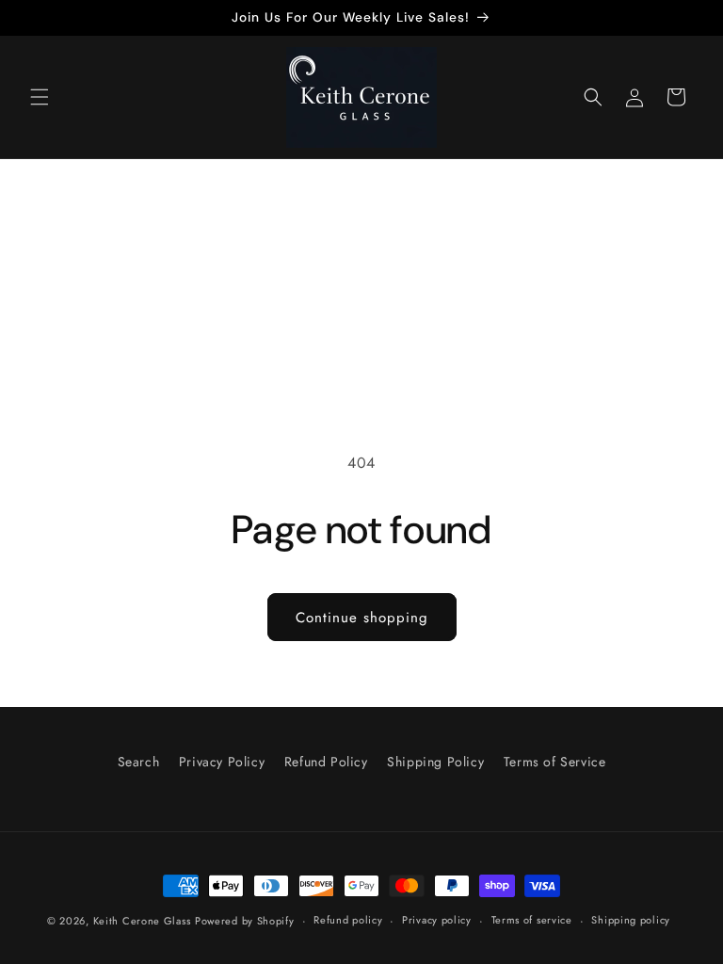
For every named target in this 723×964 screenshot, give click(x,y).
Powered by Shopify (245, 920)
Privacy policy (437, 919)
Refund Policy (326, 761)
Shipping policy (630, 919)
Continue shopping (362, 617)
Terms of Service (555, 761)
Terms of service (531, 919)
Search (139, 761)
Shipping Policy (435, 761)
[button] (39, 97)
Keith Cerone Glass (142, 920)
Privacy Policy (222, 761)
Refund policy (347, 919)
